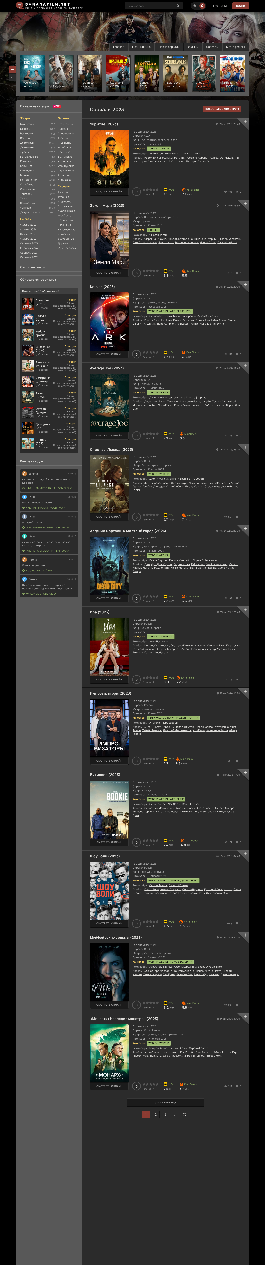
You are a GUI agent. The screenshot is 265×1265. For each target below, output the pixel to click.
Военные (26, 138)
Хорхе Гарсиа (205, 808)
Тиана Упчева (197, 323)
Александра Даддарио (158, 971)
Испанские (64, 161)
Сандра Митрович (160, 316)
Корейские (64, 147)
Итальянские (66, 170)
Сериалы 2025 (29, 243)
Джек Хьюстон (214, 971)
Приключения (28, 180)
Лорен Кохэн (182, 564)
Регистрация (219, 6)
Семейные (26, 184)
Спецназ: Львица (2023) (111, 449)
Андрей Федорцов (168, 649)
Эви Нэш (225, 157)
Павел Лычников (184, 405)
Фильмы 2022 (28, 238)
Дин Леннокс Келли (145, 242)
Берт (198, 153)
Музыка (25, 175)
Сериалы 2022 (29, 257)
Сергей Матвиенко (217, 726)
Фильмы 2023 (28, 234)
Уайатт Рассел (222, 1052)
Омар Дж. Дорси (185, 808)
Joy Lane (179, 397)
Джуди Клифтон (227, 242)
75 (185, 1114)
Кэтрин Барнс (225, 405)
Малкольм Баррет (191, 401)
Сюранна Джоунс (155, 239)
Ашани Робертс (206, 405)
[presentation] (12, 77)
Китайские (64, 180)
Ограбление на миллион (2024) (47, 527)
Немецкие (64, 152)
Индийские (64, 142)
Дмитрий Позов (194, 726)
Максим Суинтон (187, 811)
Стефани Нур (213, 486)
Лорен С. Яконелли (205, 560)
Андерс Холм (214, 1055)
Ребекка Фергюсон (156, 157)
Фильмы (193, 47)
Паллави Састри (217, 567)
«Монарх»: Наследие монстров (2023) (124, 1018)
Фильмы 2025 (28, 224)
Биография (27, 124)
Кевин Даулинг (158, 560)
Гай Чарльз (198, 564)
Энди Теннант (158, 804)
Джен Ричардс (230, 974)
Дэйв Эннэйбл (197, 483)
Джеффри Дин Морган (158, 564)
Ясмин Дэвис (208, 242)
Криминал (26, 166)
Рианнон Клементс (187, 242)
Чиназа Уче (155, 161)
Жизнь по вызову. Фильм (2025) (47, 550)
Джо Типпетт (204, 1052)
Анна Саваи (151, 1052)
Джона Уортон (194, 486)
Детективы (27, 142)
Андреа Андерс (224, 808)
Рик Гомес (203, 161)
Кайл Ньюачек (191, 804)
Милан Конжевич (207, 316)
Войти (240, 6)
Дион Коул (151, 401)
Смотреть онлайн (109, 191)
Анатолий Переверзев (163, 722)
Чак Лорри (174, 804)
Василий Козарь (178, 885)
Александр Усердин (214, 649)
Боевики (25, 128)
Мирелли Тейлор (194, 1055)
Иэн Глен (169, 161)
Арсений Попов (173, 726)
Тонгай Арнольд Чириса (189, 971)
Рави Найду (201, 974)
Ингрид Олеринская (156, 645)
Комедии (25, 161)
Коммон (174, 157)
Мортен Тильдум (183, 153)
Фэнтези (25, 207)
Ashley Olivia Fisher (161, 405)
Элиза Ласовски (172, 1055)
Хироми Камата (198, 1048)
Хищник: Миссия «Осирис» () (46, 507)
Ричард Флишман (183, 320)
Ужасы (24, 198)
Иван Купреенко (229, 645)
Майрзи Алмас (158, 1048)
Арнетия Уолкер (166, 811)
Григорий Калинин (144, 649)
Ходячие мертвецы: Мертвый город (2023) (128, 530)
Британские (65, 156)
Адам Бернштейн (160, 153)
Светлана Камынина (183, 645)
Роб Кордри (220, 811)
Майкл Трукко (212, 401)
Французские (66, 166)
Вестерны (26, 133)
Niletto (228, 889)
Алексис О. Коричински (209, 966)
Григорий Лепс (213, 889)
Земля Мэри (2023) (107, 205)
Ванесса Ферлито (144, 811)
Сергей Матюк (158, 885)
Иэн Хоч (214, 974)
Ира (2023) (100, 612)
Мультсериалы (67, 248)
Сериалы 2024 (29, 248)
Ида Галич (199, 730)
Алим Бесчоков (158, 641)
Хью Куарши (208, 239)
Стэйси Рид (203, 320)
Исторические (29, 156)
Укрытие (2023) (104, 124)
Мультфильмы (235, 47)
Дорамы (63, 243)
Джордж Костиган (228, 239)
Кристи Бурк (152, 320)
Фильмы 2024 (28, 229)
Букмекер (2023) (105, 774)
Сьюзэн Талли (158, 235)
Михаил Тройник (191, 649)
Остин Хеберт (175, 486)
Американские (67, 133)
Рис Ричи (166, 320)
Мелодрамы (27, 170)
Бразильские (66, 220)
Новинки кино (141, 47)
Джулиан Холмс (178, 1048)
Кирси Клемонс (169, 1052)
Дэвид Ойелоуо (186, 161)
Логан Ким (149, 567)
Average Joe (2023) (107, 368)
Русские (63, 128)
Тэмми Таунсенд (169, 401)
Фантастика (27, 203)
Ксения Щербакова (156, 652)
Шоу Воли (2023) (105, 856)
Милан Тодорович (184, 316)
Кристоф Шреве (196, 397)
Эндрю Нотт (166, 242)
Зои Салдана (152, 483)
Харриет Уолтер (208, 157)
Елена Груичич (216, 323)
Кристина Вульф (178, 323)
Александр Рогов (217, 730)
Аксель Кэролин (184, 966)
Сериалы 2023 (29, 252)
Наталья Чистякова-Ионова (160, 893)
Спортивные (28, 189)
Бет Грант (169, 974)
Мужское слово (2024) (42, 593)
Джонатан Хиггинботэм (172, 567)
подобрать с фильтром (222, 109)
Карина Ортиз (197, 567)
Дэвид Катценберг (161, 397)
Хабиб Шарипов (152, 730)
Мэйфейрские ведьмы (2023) (116, 937)
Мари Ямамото (152, 1055)
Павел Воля (151, 889)
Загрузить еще (165, 1102)
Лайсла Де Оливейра (174, 483)
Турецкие (64, 138)
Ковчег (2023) (102, 286)
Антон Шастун (153, 726)
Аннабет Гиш (185, 974)
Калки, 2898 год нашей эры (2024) (49, 488)
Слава (226, 893)
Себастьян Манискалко (159, 808)
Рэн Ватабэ (187, 1052)
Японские (64, 175)
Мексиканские (66, 229)
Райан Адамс (219, 320)
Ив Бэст (172, 239)
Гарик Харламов (188, 893)
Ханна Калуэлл (152, 974)
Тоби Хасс (206, 811)
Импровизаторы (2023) (111, 693)
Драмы (24, 152)
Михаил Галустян (170, 889)
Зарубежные (66, 124)
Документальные (31, 212)
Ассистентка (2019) (40, 570)
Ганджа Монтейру (180, 560)
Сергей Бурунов (192, 889)
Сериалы (212, 47)
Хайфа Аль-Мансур (161, 966)
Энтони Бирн (178, 478)
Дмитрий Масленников (177, 730)
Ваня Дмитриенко (210, 893)
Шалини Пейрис (156, 323)
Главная (118, 47)
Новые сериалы (169, 47)
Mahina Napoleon (216, 564)
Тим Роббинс (189, 157)
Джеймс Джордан (154, 486)
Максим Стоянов (207, 645)
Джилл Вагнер (216, 483)
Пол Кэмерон (195, 478)
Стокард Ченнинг (189, 239)
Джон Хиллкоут (158, 478)
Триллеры (26, 193)
